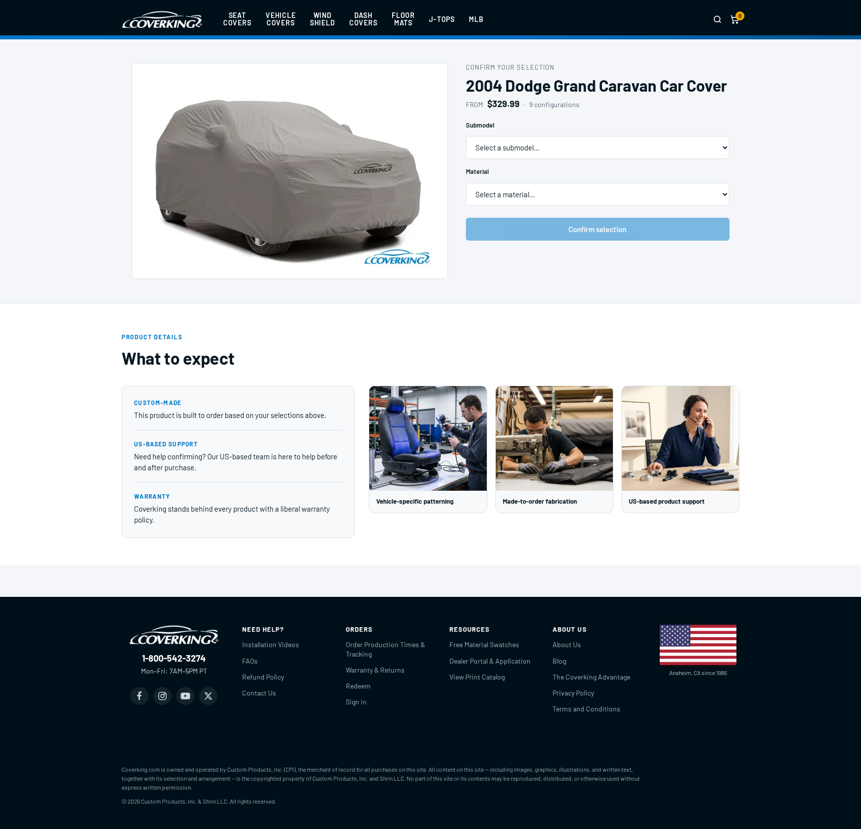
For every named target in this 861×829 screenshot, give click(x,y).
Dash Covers (363, 19)
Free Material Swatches (484, 644)
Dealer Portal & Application (490, 661)
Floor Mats (403, 19)
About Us (567, 644)
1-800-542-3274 (174, 658)
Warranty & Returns (375, 670)
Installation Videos (270, 644)
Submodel (480, 125)
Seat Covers (237, 19)
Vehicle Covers (281, 19)
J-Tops (442, 19)
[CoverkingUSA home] (162, 19)
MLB (476, 19)
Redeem (358, 686)
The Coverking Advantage (591, 677)
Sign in (356, 701)
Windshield (322, 19)
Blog (559, 661)
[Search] (717, 19)
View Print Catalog (477, 677)
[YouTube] (185, 696)
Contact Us (259, 693)
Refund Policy (263, 677)
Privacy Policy (573, 693)
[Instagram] (162, 696)
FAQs (250, 661)
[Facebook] (139, 696)
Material (477, 171)
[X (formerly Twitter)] (208, 696)
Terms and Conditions (586, 708)
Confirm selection (597, 229)
